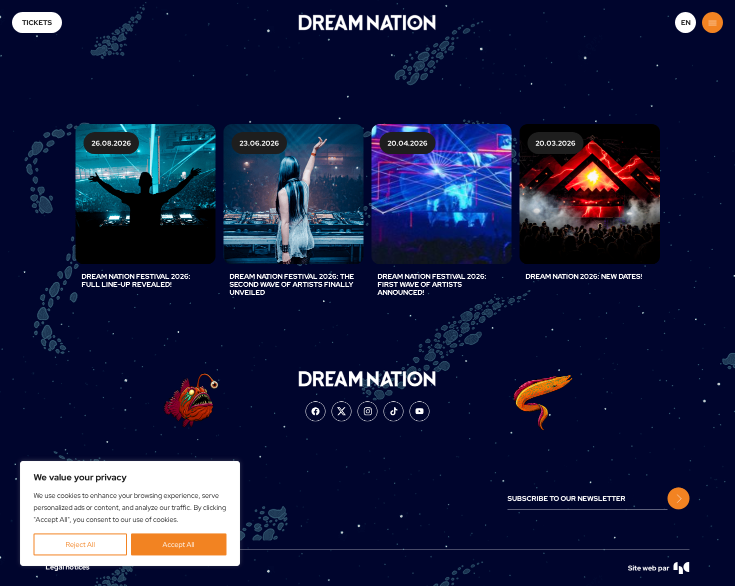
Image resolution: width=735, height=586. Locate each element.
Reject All (80, 544)
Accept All (178, 544)
